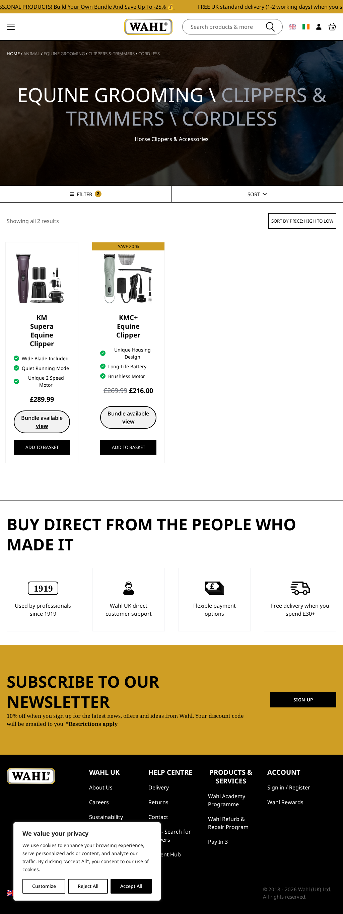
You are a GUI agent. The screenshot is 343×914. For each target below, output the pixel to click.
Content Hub (164, 854)
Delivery (158, 787)
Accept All (131, 886)
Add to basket (42, 447)
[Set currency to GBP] (292, 26)
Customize (44, 886)
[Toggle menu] (11, 27)
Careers (99, 802)
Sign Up (303, 700)
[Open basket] (332, 26)
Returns (158, 802)
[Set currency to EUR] (306, 26)
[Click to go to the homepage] (148, 27)
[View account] (319, 27)
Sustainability (106, 817)
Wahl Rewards (285, 802)
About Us (101, 787)
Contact (158, 817)
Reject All (88, 886)
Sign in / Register (288, 787)
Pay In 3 (218, 841)
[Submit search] (270, 26)
